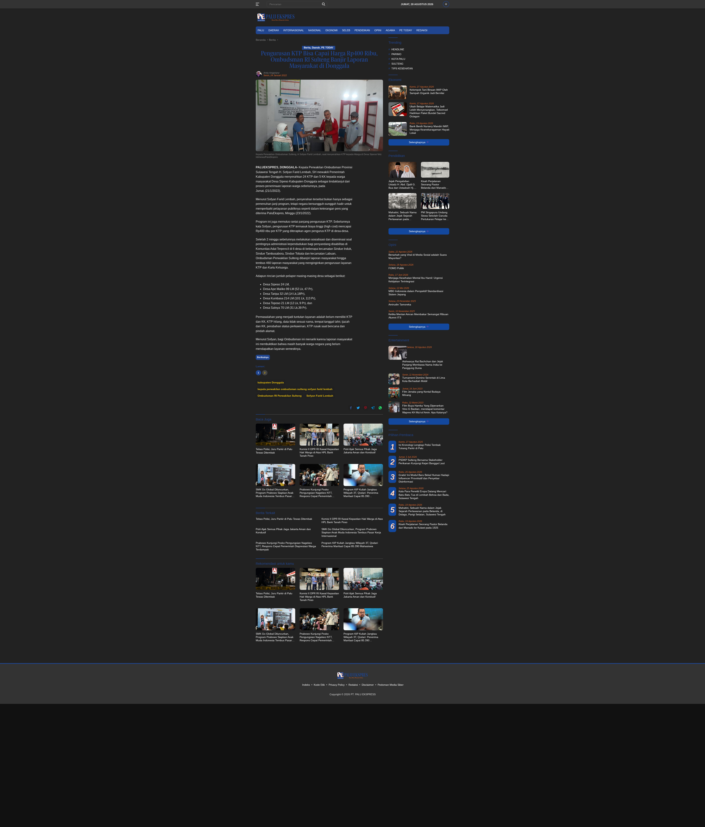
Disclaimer (368, 684)
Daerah (273, 30)
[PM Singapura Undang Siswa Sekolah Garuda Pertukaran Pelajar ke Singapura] (435, 201)
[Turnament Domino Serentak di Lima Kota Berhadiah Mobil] (394, 379)
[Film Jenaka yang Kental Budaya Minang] (394, 392)
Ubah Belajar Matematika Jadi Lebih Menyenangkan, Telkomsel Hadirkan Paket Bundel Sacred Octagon (429, 111)
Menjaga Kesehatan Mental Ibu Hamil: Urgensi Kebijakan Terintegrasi (415, 279)
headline (397, 49)
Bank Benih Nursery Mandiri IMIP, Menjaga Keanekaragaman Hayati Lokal (429, 129)
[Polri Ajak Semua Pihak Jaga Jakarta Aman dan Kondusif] (363, 435)
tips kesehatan (402, 68)
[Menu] (258, 4)
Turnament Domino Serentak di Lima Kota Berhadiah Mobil (423, 379)
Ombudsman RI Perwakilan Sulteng (280, 395)
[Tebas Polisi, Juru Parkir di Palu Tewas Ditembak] (275, 435)
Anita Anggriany (271, 73)
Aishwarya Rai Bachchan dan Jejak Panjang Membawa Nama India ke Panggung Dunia (422, 364)
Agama (390, 30)
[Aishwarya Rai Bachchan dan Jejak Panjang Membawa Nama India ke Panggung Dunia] (397, 353)
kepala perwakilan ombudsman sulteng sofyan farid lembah (295, 389)
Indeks (306, 684)
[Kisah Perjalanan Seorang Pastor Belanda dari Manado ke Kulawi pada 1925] (435, 170)
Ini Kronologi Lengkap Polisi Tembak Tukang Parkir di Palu (420, 446)
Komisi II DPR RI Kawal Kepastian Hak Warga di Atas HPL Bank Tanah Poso (319, 452)
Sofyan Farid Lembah (319, 395)
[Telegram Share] (373, 408)
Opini (377, 30)
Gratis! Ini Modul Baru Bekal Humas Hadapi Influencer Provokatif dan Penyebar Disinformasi (424, 478)
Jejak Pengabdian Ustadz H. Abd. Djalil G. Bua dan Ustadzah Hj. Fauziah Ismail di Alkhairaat (401, 185)
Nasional (314, 30)
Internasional (293, 30)
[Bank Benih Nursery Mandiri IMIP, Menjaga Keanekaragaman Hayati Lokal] (397, 129)
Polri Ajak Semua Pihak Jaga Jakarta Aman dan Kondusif (360, 451)
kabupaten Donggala (271, 382)
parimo (396, 54)
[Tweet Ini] (358, 408)
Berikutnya (263, 357)
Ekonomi (332, 30)
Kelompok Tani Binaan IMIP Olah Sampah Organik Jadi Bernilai (429, 91)
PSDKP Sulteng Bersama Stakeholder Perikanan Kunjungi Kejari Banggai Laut (422, 461)
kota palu (398, 58)
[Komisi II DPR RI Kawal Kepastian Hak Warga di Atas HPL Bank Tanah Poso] (319, 435)
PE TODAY (405, 30)
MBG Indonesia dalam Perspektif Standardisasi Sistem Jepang (415, 293)
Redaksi (421, 30)
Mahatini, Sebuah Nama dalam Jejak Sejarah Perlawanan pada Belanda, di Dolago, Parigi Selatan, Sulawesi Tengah (402, 216)
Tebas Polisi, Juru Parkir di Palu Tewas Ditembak (274, 451)
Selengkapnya (417, 142)
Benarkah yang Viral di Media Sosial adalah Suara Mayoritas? (417, 256)
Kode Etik (319, 684)
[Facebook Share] (351, 408)
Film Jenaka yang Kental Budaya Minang (421, 393)
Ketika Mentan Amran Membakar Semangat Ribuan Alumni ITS (418, 316)
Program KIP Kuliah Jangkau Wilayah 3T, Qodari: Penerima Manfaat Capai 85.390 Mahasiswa (361, 493)
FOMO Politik (396, 268)
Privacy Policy (337, 684)
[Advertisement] (370, 220)
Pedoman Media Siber (391, 684)
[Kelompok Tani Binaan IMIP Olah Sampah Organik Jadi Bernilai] (397, 92)
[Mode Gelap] (446, 4)
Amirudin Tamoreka (399, 304)
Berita (307, 47)
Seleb (346, 30)
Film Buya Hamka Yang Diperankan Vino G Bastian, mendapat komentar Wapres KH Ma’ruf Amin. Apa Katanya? (424, 409)
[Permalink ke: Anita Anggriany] (259, 73)
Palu (261, 30)
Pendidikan (362, 30)
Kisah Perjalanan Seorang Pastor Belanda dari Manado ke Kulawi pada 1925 (433, 185)
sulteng (397, 63)
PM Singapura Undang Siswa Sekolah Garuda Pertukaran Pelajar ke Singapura (434, 216)
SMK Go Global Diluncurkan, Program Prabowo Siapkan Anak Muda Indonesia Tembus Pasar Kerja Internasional (274, 493)
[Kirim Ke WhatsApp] (380, 408)
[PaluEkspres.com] (276, 17)
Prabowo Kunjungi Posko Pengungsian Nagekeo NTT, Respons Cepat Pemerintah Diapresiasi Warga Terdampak (317, 493)
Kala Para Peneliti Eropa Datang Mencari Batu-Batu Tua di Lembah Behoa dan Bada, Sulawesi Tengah (424, 494)
